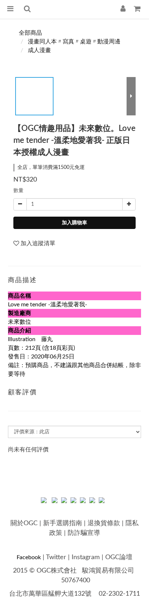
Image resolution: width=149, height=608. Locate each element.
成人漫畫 (39, 50)
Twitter (56, 557)
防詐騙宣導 (84, 533)
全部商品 (30, 33)
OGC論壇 (118, 557)
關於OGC (24, 523)
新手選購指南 (62, 523)
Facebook (29, 557)
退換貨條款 (104, 523)
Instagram (86, 557)
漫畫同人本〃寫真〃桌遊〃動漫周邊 (74, 41)
